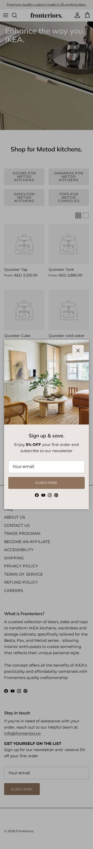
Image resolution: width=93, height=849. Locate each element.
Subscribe (46, 483)
